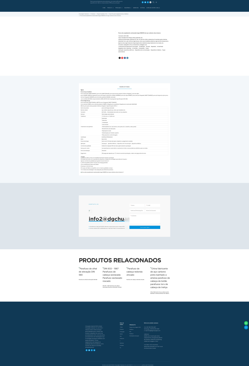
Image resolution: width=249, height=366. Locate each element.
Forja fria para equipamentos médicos (118, 14)
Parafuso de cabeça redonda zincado (135, 279)
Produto (122, 329)
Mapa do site (136, 365)
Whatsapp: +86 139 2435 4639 (151, 329)
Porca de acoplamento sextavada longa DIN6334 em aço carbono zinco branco (100, 15)
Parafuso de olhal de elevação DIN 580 (88, 279)
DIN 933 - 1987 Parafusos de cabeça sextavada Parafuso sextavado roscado (112, 286)
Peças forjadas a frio (102, 14)
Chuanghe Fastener (84, 14)
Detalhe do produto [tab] (124, 87)
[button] (159, 7)
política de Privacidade (147, 365)
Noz (130, 331)
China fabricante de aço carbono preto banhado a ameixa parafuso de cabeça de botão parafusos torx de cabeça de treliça (159, 293)
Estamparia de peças (134, 336)
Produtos (93, 14)
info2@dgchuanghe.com (154, 330)
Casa (121, 327)
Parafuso (131, 329)
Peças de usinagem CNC (135, 327)
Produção (122, 331)
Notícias (122, 343)
